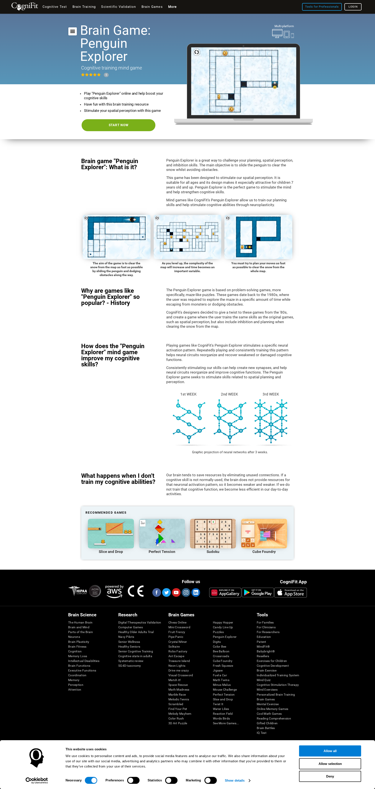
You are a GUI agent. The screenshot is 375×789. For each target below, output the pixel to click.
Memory (74, 680)
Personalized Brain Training (276, 694)
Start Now (118, 125)
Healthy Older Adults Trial (136, 632)
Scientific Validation (118, 7)
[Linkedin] (195, 592)
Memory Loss (77, 656)
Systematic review (131, 661)
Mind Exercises (267, 689)
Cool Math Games (269, 713)
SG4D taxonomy (129, 665)
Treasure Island (179, 661)
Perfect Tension (224, 694)
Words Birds (221, 718)
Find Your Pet (177, 709)
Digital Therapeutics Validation (139, 622)
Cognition (75, 651)
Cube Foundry (222, 661)
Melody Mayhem (179, 713)
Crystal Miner (177, 641)
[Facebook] (156, 592)
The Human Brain (80, 622)
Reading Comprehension (274, 718)
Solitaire (174, 646)
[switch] (133, 780)
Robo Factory (177, 651)
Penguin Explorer (225, 636)
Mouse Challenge (225, 689)
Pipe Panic (175, 636)
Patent (261, 641)
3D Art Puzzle (177, 723)
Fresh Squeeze (223, 665)
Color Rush (176, 718)
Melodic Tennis (178, 699)
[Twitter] (166, 592)
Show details (235, 780)
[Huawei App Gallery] (225, 592)
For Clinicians (266, 627)
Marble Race (177, 694)
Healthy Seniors (129, 646)
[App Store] (290, 592)
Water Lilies (221, 709)
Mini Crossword (179, 627)
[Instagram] (185, 592)
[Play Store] (258, 592)
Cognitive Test (55, 7)
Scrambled (175, 704)
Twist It (218, 704)
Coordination (77, 675)
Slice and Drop (223, 699)
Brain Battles (266, 728)
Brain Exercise (266, 670)
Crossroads (221, 656)
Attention (74, 689)
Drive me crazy (178, 670)
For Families (265, 622)
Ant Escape (176, 656)
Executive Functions (82, 670)
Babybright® (266, 651)
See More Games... (226, 723)
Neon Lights (176, 665)
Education (264, 636)
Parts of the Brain (80, 632)
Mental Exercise (268, 704)
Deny (330, 776)
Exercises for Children (272, 661)
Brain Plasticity (78, 641)
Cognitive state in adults (135, 656)
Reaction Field (223, 713)
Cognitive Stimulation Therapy (278, 684)
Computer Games (130, 627)
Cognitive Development (273, 665)
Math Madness (178, 689)
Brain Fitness (77, 646)
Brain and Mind (78, 627)
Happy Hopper (223, 622)
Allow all (330, 751)
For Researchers (268, 632)
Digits (217, 641)
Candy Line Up (223, 627)
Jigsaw (218, 670)
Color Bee (219, 646)
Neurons (74, 636)
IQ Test (261, 732)
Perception (75, 684)
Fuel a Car (220, 675)
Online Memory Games (272, 709)
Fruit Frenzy (176, 632)
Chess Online (177, 622)
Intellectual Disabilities (83, 661)
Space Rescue (178, 684)
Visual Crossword (180, 675)
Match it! (174, 680)
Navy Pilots (126, 636)
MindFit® (263, 646)
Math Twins (221, 680)
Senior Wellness (129, 641)
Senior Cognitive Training (135, 651)
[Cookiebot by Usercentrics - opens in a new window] (37, 780)
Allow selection (330, 764)
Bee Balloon (221, 651)
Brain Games (266, 699)
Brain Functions (79, 665)
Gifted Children (267, 723)
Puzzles (218, 632)
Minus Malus (222, 684)
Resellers (263, 656)
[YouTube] (176, 592)
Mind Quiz (264, 680)
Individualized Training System (278, 675)
